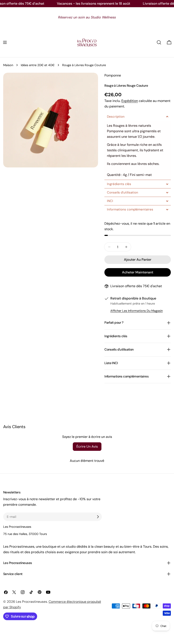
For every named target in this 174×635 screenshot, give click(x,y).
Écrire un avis (87, 446)
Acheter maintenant (137, 272)
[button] (137, 117)
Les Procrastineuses (31, 601)
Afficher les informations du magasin (136, 311)
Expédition (129, 101)
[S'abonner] (97, 516)
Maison (8, 65)
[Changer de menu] (5, 42)
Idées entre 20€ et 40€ (38, 65)
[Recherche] (159, 42)
